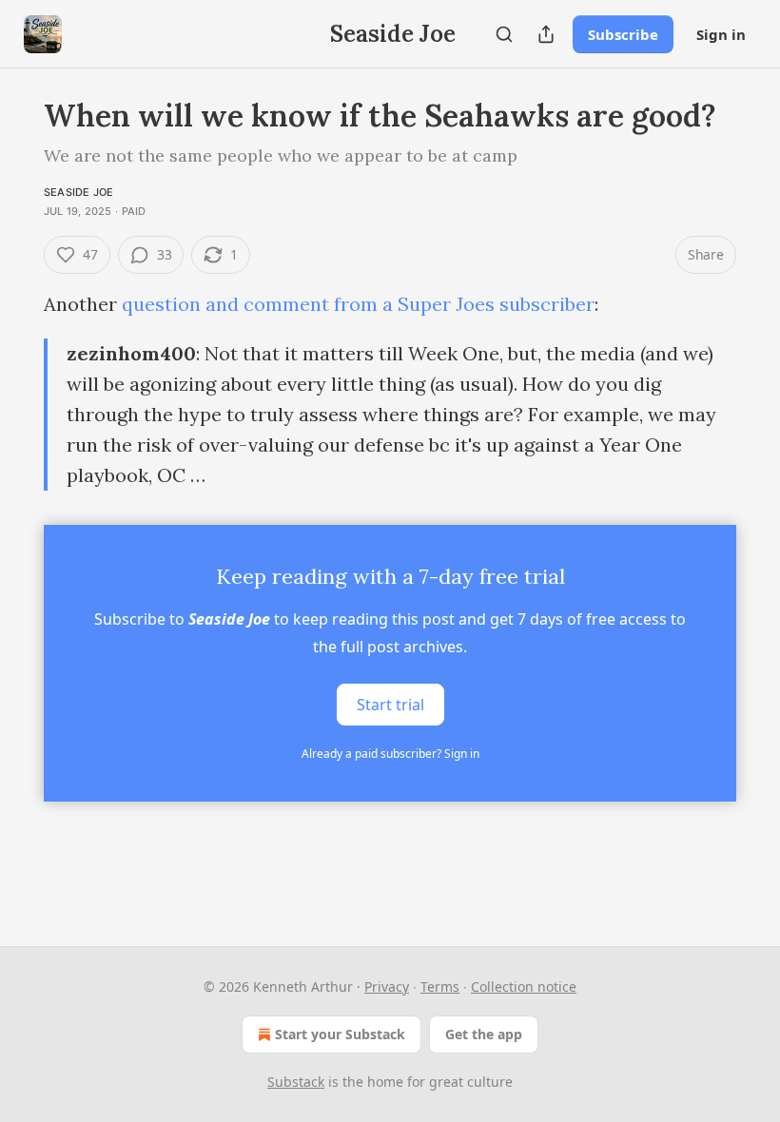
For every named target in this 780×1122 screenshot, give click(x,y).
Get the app (483, 1034)
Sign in (721, 34)
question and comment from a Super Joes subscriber (358, 304)
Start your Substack (340, 1034)
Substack (295, 1082)
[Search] (504, 34)
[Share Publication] (546, 34)
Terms (439, 986)
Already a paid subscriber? (390, 753)
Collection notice (523, 986)
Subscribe (623, 34)
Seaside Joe (78, 192)
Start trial (390, 704)
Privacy (386, 986)
